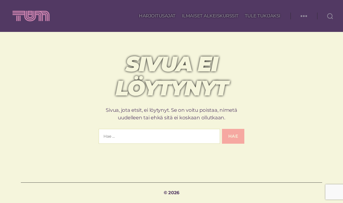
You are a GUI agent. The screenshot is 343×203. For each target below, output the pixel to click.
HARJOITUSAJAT (157, 16)
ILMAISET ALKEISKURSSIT (210, 16)
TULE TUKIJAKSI (262, 16)
